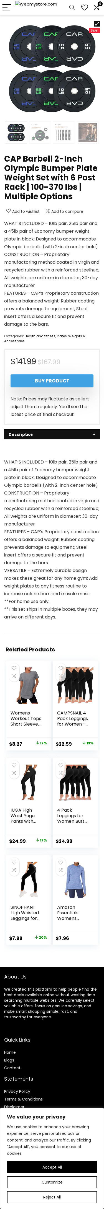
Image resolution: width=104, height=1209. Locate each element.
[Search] (72, 7)
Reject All (52, 1197)
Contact (12, 1068)
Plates (62, 336)
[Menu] (6, 7)
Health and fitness (40, 336)
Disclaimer (14, 1107)
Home (10, 1052)
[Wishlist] (84, 7)
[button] (97, 24)
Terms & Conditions (23, 1099)
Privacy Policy (17, 1091)
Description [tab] (21, 434)
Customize (52, 1182)
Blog (8, 1060)
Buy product (52, 380)
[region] (52, 1158)
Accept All (52, 1167)
